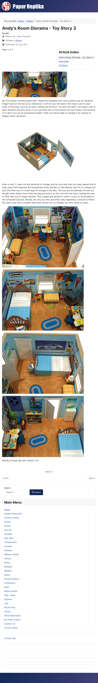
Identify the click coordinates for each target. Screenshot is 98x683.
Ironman (8, 546)
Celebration (9, 583)
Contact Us (9, 623)
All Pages (63, 65)
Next (48, 471)
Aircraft (7, 530)
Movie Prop (9, 607)
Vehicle (7, 558)
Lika (6, 603)
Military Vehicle (11, 554)
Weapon (8, 570)
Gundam (8, 534)
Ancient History (11, 579)
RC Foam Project (12, 619)
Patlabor (8, 550)
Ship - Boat (9, 595)
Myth (6, 587)
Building (8, 566)
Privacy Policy (11, 628)
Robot (7, 562)
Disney (18, 40)
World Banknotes (12, 615)
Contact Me (10, 638)
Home (7, 509)
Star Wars (9, 538)
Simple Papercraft (13, 513)
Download (64, 61)
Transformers (10, 542)
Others (7, 611)
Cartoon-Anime (11, 517)
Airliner (7, 526)
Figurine (8, 599)
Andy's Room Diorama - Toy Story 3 (76, 57)
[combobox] (17, 492)
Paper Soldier (10, 591)
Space (7, 575)
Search (7, 488)
